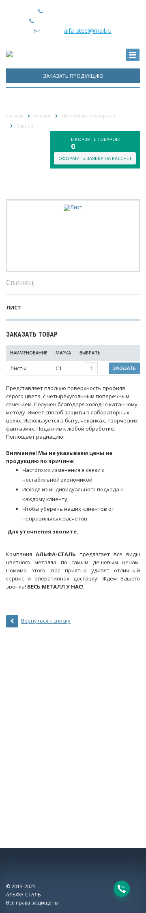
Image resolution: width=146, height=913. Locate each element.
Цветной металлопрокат (89, 116)
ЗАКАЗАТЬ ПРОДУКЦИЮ (73, 75)
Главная (15, 116)
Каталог (42, 116)
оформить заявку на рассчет (95, 158)
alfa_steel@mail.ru (88, 30)
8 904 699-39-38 (95, 21)
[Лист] (73, 207)
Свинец (25, 126)
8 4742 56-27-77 (86, 11)
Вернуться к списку (46, 621)
